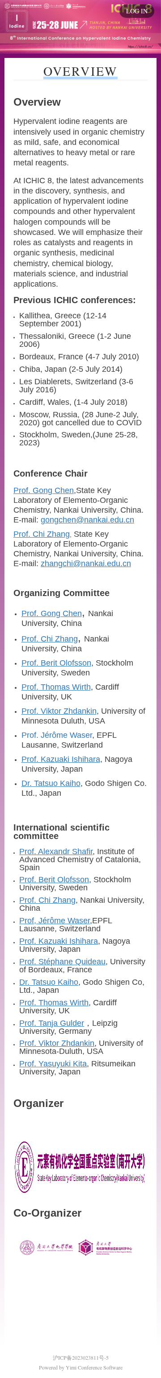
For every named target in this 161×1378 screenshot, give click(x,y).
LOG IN (137, 11)
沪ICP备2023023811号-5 (81, 1357)
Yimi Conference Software (94, 1367)
